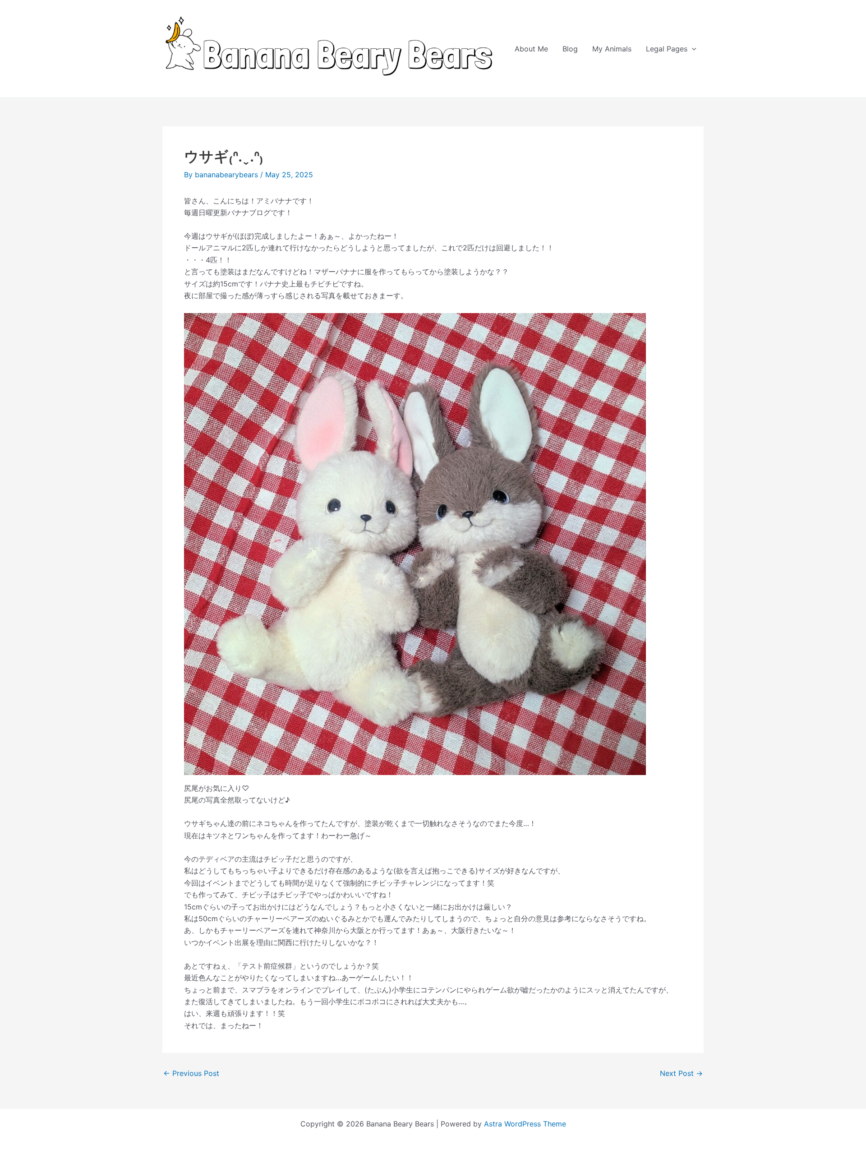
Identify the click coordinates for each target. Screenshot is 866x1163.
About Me (531, 48)
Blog (570, 48)
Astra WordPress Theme (525, 1123)
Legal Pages (666, 48)
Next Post (681, 1073)
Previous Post (191, 1073)
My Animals (611, 48)
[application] (691, 49)
